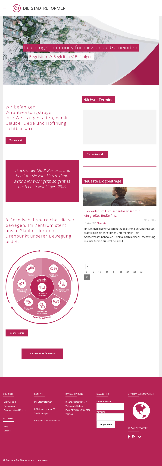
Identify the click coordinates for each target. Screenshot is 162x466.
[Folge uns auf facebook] (129, 436)
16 (93, 271)
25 (141, 271)
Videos (7, 430)
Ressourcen (10, 405)
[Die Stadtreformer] (39, 8)
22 (120, 271)
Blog (6, 426)
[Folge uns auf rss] (133, 436)
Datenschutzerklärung (14, 410)
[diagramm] (42, 283)
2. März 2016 (90, 223)
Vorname (101, 411)
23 (127, 271)
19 (100, 271)
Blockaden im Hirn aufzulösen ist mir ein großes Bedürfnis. (112, 213)
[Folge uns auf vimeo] (139, 437)
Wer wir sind (10, 401)
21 (113, 271)
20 (107, 271)
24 (134, 271)
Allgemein (101, 223)
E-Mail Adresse (104, 401)
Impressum (42, 460)
